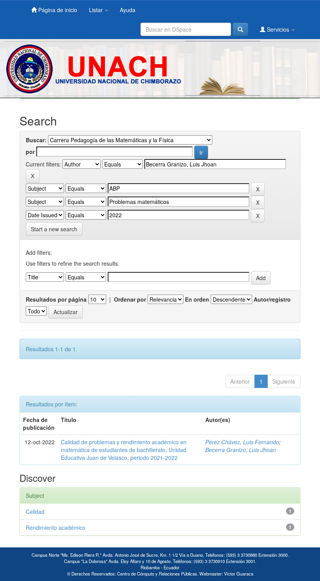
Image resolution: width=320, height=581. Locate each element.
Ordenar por (130, 299)
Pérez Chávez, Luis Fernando (242, 442)
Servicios (278, 29)
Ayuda (127, 10)
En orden (197, 299)
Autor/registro (272, 299)
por (30, 152)
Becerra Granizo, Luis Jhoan (240, 450)
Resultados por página (56, 299)
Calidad (35, 511)
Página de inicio (57, 10)
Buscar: (36, 140)
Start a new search (54, 229)
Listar (96, 10)
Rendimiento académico (55, 527)
